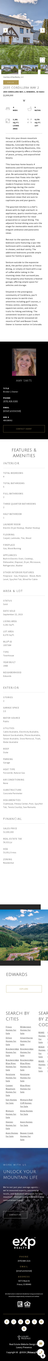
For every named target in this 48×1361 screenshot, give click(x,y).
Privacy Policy (35, 1352)
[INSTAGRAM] (13, 1321)
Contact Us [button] (15, 1215)
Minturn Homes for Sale (11, 1114)
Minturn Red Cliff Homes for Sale (26, 1102)
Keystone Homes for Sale (11, 1077)
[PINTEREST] (41, 1321)
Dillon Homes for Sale (11, 1041)
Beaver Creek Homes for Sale (26, 1136)
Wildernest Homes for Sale (25, 1030)
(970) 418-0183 (10, 401)
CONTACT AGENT (24, 429)
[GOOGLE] (24, 1328)
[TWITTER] (34, 1321)
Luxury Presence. (24, 1347)
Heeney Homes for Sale (11, 1125)
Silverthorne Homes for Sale (26, 1041)
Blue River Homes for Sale (25, 1088)
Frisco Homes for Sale (11, 1030)
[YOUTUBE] (27, 1321)
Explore (24, 989)
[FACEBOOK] (6, 1321)
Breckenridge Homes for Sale (12, 1052)
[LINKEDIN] (20, 1321)
